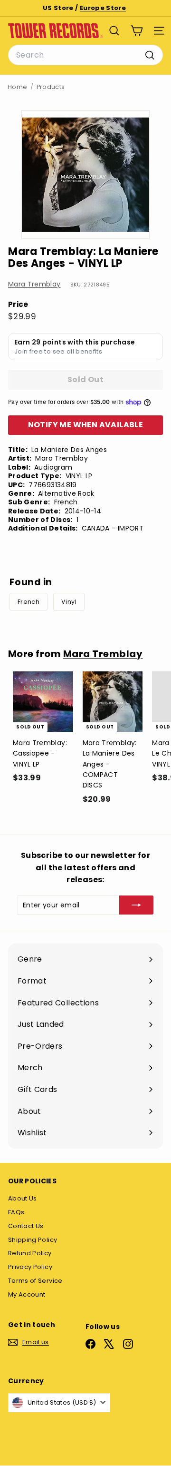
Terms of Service (35, 1280)
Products (51, 87)
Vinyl (68, 602)
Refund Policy (30, 1253)
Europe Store (103, 7)
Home (17, 87)
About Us (22, 1198)
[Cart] (136, 31)
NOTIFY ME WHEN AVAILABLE (85, 424)
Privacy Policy (30, 1266)
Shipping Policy (32, 1239)
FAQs (16, 1212)
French (28, 602)
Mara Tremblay (34, 284)
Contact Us (26, 1225)
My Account (27, 1294)
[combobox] (85, 55)
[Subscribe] (136, 905)
